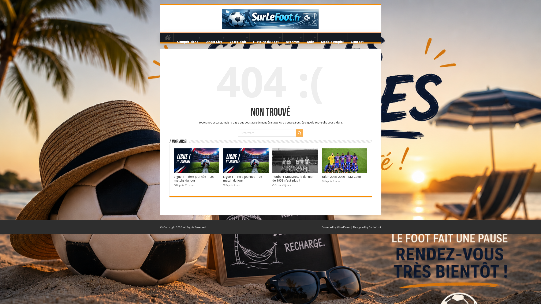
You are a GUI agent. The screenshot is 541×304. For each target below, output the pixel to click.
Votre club (238, 41)
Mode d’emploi (332, 41)
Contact (357, 41)
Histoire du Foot (266, 41)
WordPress (343, 227)
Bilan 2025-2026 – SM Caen (341, 177)
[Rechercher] (299, 133)
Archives (293, 41)
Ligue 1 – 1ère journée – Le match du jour (242, 178)
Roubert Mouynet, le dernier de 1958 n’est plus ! (293, 178)
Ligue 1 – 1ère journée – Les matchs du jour (194, 178)
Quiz (310, 41)
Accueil (167, 37)
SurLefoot (375, 227)
